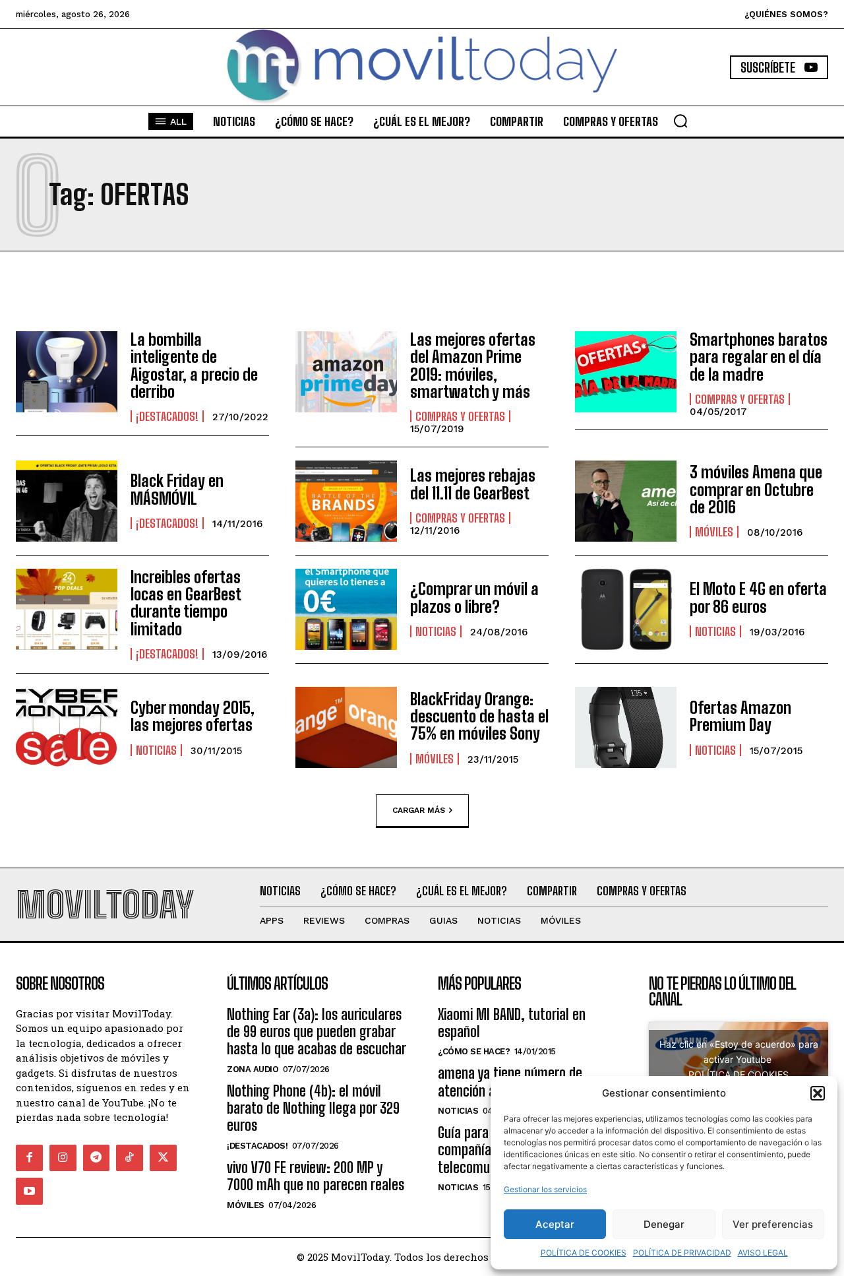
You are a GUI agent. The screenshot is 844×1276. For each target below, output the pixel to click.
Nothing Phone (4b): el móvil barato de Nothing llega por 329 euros (313, 1108)
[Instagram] (62, 1158)
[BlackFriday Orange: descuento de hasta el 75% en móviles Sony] (346, 727)
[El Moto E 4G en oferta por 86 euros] (626, 609)
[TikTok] (129, 1158)
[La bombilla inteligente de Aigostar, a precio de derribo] (66, 371)
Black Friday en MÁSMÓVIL (177, 489)
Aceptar (554, 1224)
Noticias (435, 631)
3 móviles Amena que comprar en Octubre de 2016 (756, 490)
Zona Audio (252, 1069)
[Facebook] (29, 1158)
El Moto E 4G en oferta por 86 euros (758, 597)
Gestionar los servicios (545, 1189)
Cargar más (418, 810)
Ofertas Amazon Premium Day (740, 716)
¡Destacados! (167, 416)
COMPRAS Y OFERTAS (460, 416)
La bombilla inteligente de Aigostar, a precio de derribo (194, 365)
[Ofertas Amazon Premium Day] (626, 727)
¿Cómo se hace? (474, 1051)
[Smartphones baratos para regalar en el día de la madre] (626, 371)
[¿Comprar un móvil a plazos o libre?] (346, 609)
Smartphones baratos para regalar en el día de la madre (759, 357)
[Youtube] (29, 1191)
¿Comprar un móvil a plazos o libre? (474, 597)
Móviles (714, 532)
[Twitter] (163, 1158)
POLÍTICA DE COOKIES (583, 1253)
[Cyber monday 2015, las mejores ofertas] (66, 727)
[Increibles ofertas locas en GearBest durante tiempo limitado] (66, 609)
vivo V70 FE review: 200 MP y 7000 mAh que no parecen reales (315, 1176)
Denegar (664, 1224)
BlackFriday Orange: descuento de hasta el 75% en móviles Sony (479, 716)
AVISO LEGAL (763, 1253)
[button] (817, 1093)
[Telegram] (96, 1158)
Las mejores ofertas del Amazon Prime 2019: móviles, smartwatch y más (472, 365)
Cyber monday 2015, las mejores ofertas (193, 716)
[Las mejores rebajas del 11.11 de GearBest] (346, 501)
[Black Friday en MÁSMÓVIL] (66, 501)
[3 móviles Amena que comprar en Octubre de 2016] (626, 501)
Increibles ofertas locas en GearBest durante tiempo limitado (186, 603)
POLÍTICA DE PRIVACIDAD (682, 1253)
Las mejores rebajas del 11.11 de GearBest (472, 484)
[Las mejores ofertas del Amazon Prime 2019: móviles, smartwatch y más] (346, 371)
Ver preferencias (773, 1224)
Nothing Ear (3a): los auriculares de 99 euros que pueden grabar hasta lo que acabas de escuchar (316, 1031)
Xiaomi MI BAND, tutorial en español (512, 1022)
